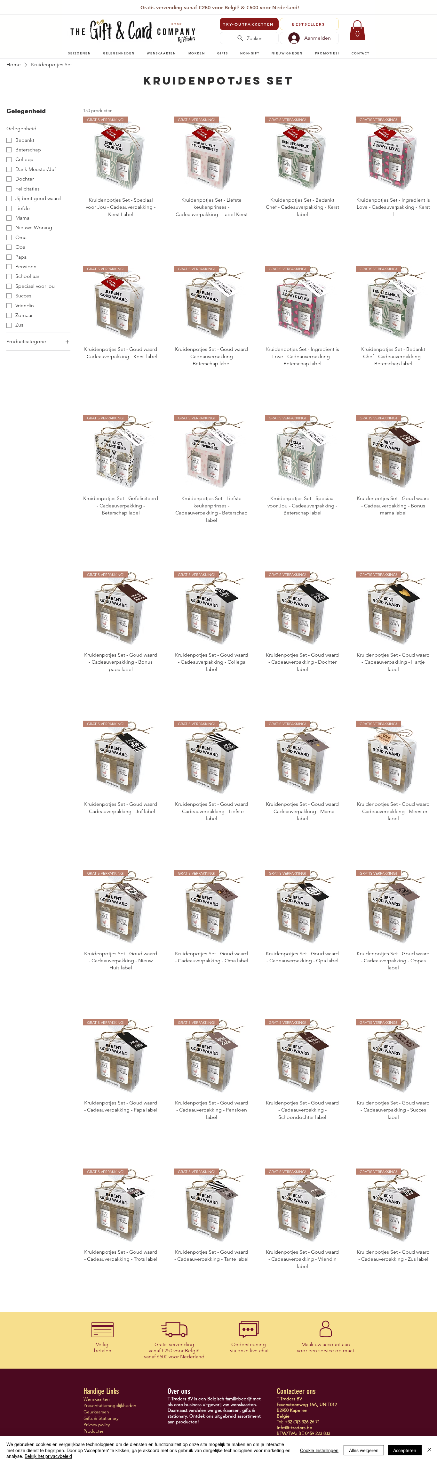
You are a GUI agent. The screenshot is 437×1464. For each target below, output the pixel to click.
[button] (79, 53)
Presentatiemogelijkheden (106, 1405)
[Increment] (153, 227)
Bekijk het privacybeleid (48, 1456)
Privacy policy (96, 1425)
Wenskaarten (96, 1399)
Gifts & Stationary (100, 1418)
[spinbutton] (120, 227)
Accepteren (404, 1450)
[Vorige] (71, 8)
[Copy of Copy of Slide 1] (216, 6)
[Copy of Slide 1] (223, 6)
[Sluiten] (429, 1450)
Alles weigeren (363, 1450)
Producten (94, 1431)
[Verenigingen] (238, 6)
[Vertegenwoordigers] (230, 6)
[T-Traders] (208, 6)
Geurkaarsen (96, 1412)
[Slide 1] (200, 6)
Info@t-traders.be (294, 1427)
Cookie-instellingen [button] (319, 1450)
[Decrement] (88, 227)
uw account (328, 1344)
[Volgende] (366, 8)
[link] (357, 30)
